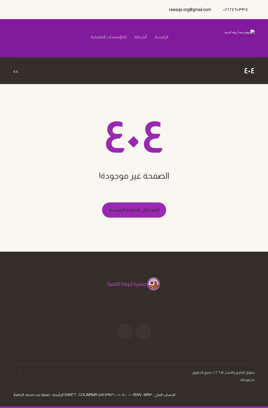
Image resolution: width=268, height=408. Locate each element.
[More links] (75, 43)
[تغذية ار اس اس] (23, 37)
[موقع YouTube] (125, 332)
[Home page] (28, 71)
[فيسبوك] (58, 37)
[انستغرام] (41, 37)
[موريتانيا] (227, 38)
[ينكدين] (32, 37)
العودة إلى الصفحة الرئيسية (134, 210)
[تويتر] (50, 37)
